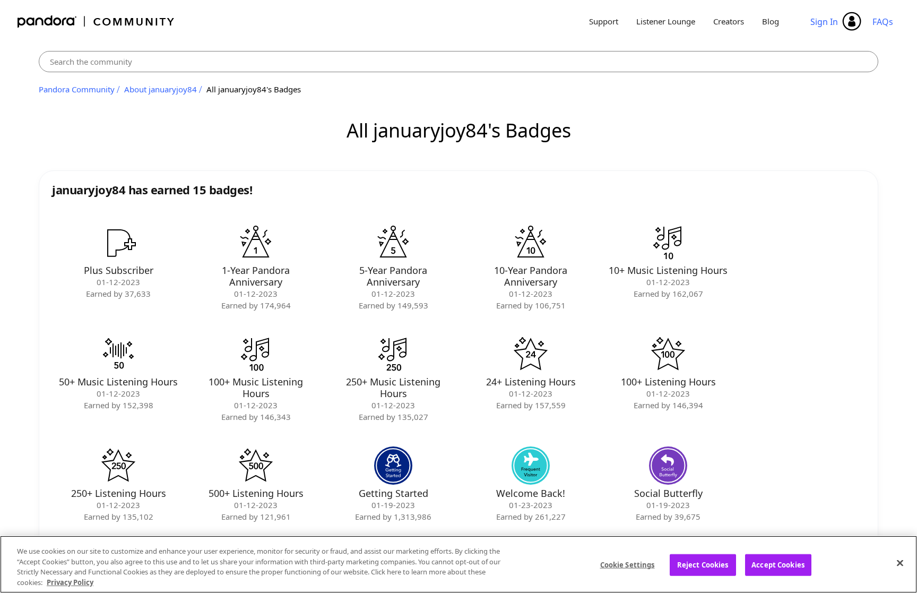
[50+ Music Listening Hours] (118, 354)
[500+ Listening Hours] (256, 465)
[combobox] (458, 61)
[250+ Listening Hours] (118, 465)
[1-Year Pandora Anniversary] (256, 243)
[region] (458, 564)
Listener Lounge (665, 21)
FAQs (882, 22)
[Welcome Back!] (531, 465)
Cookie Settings (627, 565)
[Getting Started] (393, 465)
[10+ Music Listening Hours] (668, 243)
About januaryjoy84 (160, 89)
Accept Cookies (777, 565)
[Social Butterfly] (668, 465)
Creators (728, 21)
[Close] (900, 562)
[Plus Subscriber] (118, 243)
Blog (770, 21)
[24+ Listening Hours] (531, 354)
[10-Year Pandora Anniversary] (531, 243)
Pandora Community (96, 21)
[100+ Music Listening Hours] (256, 354)
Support (603, 21)
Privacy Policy (70, 582)
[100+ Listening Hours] (668, 354)
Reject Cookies (703, 565)
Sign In (824, 22)
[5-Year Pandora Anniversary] (393, 243)
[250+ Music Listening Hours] (393, 354)
